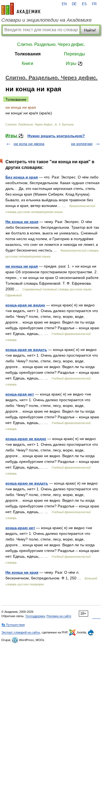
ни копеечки (81, 144)
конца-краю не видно (25, 439)
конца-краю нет (20, 528)
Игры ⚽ (74, 63)
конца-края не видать (26, 349)
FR (94, 4)
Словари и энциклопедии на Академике (46, 20)
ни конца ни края (21, 266)
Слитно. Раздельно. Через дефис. (51, 44)
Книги (27, 63)
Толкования (28, 54)
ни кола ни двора (29, 144)
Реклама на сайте (59, 616)
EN (64, 4)
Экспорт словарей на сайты (20, 632)
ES (84, 4)
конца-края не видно (25, 305)
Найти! (90, 30)
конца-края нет (19, 394)
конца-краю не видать (26, 483)
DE (74, 4)
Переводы (74, 54)
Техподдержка (35, 616)
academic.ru (21, 9)
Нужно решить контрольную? (56, 136)
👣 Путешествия (13, 624)
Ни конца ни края (21, 221)
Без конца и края (21, 177)
